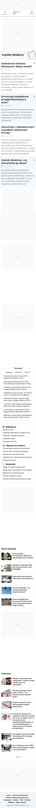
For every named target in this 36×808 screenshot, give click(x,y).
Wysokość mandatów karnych (13, 473)
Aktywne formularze (15, 445)
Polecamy (6, 673)
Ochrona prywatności (20, 795)
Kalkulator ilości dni (10, 441)
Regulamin (8, 800)
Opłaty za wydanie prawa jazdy (14, 467)
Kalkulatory (11, 426)
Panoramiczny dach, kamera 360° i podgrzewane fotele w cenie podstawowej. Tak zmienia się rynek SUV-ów (16, 377)
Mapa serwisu (21, 802)
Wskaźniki (10, 464)
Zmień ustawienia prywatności (17, 798)
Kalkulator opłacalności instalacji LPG (16, 433)
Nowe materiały (9, 548)
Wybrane (27, 372)
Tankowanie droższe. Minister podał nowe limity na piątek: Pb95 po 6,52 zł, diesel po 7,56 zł (17, 399)
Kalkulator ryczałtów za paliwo (13, 435)
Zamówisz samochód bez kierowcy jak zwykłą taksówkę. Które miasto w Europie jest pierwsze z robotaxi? (17, 388)
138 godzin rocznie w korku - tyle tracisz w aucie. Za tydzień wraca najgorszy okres (18, 394)
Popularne (9, 372)
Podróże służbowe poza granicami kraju (17, 479)
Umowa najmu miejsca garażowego (15, 451)
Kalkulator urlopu (9, 438)
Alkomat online (8, 430)
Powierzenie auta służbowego (13, 454)
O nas (8, 795)
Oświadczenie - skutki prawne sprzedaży (17, 457)
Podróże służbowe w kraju (12, 476)
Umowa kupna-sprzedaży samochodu (16, 448)
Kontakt (28, 800)
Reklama (11, 802)
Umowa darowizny (9, 460)
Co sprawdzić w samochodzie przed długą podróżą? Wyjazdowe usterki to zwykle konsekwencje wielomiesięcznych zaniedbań (17, 411)
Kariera (15, 800)
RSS (21, 800)
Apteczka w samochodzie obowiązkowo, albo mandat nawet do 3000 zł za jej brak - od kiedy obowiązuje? (18, 416)
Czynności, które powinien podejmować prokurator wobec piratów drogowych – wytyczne (18, 405)
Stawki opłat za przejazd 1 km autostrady (17, 470)
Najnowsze (18, 372)
